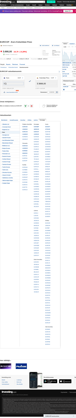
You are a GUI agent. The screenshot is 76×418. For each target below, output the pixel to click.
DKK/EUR (36, 144)
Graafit (34, 5)
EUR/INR (47, 169)
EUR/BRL (36, 269)
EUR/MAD (47, 265)
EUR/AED (36, 218)
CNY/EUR (47, 161)
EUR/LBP (36, 243)
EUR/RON (36, 189)
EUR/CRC (47, 331)
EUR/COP (36, 277)
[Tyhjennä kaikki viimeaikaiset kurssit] (64, 89)
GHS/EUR (47, 250)
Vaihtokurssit (37, 7)
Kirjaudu (59, 1)
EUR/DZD (47, 238)
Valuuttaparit (29, 7)
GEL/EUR (36, 206)
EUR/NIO (47, 339)
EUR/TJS (47, 211)
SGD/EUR (47, 139)
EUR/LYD (47, 263)
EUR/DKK (36, 141)
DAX (63, 71)
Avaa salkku (5, 382)
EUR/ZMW (48, 312)
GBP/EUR (36, 129)
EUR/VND (47, 206)
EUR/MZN (47, 315)
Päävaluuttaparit (20, 7)
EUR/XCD (25, 189)
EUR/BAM (36, 171)
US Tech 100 (65, 74)
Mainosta (19, 382)
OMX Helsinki (66, 65)
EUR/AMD (36, 201)
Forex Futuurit (57, 7)
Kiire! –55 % (51, 1)
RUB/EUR (36, 196)
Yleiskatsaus (3, 67)
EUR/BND (47, 156)
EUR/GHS (47, 248)
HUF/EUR (36, 164)
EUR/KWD (36, 238)
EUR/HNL (47, 336)
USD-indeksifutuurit (47, 7)
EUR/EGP (47, 240)
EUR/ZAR (47, 223)
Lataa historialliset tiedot (12, 92)
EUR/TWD (47, 199)
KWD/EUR (36, 240)
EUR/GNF (47, 255)
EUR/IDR (47, 164)
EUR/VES (36, 289)
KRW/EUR (48, 149)
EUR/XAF (47, 307)
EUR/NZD (24, 150)
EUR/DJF (47, 235)
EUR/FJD (24, 155)
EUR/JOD (36, 233)
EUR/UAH (36, 199)
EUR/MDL (36, 184)
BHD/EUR (36, 225)
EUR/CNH (47, 214)
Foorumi (22, 64)
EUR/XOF (47, 310)
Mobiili (3, 380)
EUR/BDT (47, 154)
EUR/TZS (47, 303)
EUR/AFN (47, 151)
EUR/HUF (36, 161)
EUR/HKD (47, 141)
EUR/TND (47, 300)
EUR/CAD (25, 131)
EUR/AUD (25, 145)
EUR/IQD (36, 228)
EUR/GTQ (47, 334)
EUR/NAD (47, 280)
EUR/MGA (47, 270)
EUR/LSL (47, 260)
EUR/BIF (47, 228)
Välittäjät (54, 5)
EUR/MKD (36, 186)
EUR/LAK (47, 179)
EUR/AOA (47, 317)
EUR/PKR (47, 196)
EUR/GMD (48, 253)
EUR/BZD (47, 329)
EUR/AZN (47, 209)
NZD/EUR (24, 153)
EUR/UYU (36, 287)
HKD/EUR (47, 144)
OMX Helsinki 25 (66, 62)
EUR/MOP (47, 186)
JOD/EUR (36, 235)
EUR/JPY (47, 126)
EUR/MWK (48, 278)
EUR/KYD (24, 184)
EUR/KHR (47, 174)
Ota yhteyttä (20, 384)
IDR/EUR (47, 166)
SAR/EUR (36, 253)
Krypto (28, 5)
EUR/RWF (47, 285)
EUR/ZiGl (47, 320)
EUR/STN (47, 295)
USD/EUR (25, 129)
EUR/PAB (47, 341)
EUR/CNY (47, 159)
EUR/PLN (36, 146)
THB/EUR (47, 134)
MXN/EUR (25, 139)
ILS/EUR (36, 215)
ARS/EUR (36, 264)
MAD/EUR (47, 268)
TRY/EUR (36, 159)
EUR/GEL (36, 204)
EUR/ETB (47, 245)
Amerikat (22, 120)
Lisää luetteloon (45, 45)
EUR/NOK (36, 136)
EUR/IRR (36, 230)
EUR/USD (25, 126)
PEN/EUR (36, 282)
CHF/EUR (36, 134)
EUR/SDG (47, 290)
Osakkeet (72, 43)
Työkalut (62, 5)
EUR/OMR (36, 245)
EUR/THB (47, 131)
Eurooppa (42, 120)
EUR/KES (47, 258)
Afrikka (29, 120)
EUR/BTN (47, 216)
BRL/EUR (36, 272)
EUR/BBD (24, 169)
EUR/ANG (25, 167)
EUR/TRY (36, 156)
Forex (2, 7)
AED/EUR (36, 220)
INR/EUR (47, 171)
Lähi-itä (36, 120)
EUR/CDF (47, 322)
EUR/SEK (36, 151)
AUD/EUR (25, 148)
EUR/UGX (47, 305)
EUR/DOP (25, 177)
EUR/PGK (24, 158)
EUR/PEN (36, 279)
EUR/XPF (24, 160)
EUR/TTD (24, 187)
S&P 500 (64, 76)
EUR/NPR (47, 191)
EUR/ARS (36, 262)
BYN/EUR (36, 179)
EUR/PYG (36, 284)
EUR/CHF (36, 131)
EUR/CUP (25, 174)
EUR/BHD (36, 223)
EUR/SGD (47, 136)
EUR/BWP (47, 230)
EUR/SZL (47, 298)
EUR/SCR (47, 288)
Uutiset (40, 5)
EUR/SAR (36, 250)
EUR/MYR (47, 189)
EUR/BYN (36, 176)
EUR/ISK (36, 181)
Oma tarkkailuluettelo (18, 5)
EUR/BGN (36, 174)
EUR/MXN (25, 136)
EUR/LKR (47, 181)
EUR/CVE (47, 233)
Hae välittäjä (5, 360)
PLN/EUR (36, 149)
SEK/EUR (36, 154)
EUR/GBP (36, 126)
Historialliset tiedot (13, 67)
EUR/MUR (48, 275)
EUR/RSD (36, 191)
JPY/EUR (47, 129)
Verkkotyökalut (5, 384)
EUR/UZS (47, 204)
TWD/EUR (47, 201)
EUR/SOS (47, 293)
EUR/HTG (24, 179)
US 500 (64, 69)
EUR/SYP (36, 255)
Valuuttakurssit (10, 7)
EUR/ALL (36, 169)
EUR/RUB (36, 194)
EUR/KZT (47, 176)
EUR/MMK (48, 184)
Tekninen (47, 5)
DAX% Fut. (65, 67)
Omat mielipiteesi (7, 102)
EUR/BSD (24, 172)
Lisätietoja (19, 380)
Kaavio (8, 64)
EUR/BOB (36, 267)
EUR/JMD (24, 182)
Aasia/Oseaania (14, 120)
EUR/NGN (47, 283)
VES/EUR (36, 292)
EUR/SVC (47, 344)
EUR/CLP (36, 274)
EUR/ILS (36, 213)
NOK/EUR (36, 139)
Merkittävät (4, 120)
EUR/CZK (36, 166)
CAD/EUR (25, 134)
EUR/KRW (48, 146)
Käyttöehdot (64, 392)
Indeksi (65, 43)
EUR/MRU (48, 273)
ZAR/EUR (47, 225)
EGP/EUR (47, 243)
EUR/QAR (36, 248)
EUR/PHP (47, 194)
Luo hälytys (56, 45)
